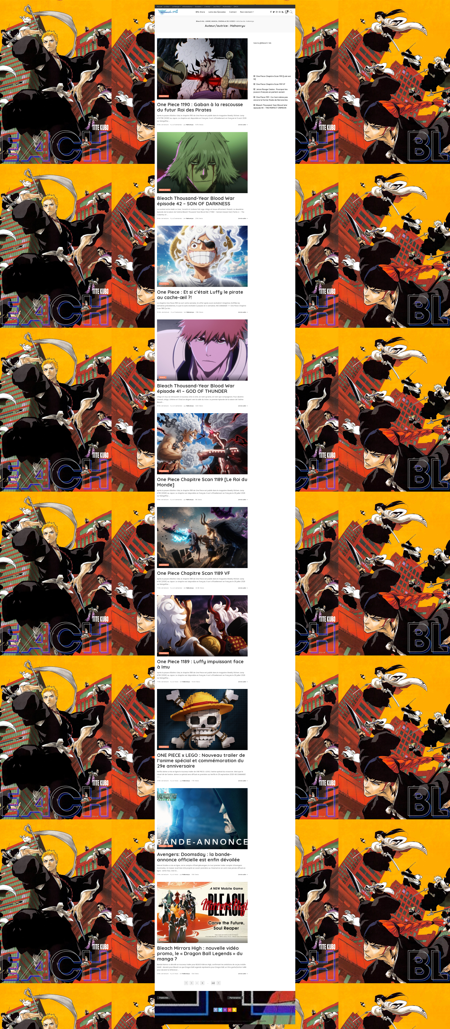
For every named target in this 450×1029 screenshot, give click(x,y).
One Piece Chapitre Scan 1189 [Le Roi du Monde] (202, 482)
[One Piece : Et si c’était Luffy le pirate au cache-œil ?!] (202, 256)
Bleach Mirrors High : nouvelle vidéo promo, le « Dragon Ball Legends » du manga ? (200, 953)
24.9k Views (200, 588)
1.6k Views (195, 874)
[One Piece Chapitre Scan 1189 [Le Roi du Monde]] (202, 443)
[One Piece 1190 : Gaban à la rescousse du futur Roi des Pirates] (202, 68)
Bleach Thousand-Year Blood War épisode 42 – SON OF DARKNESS (196, 200)
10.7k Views (199, 124)
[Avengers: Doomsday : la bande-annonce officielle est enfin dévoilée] (202, 818)
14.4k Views (196, 681)
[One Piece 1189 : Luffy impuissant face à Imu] (202, 625)
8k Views (198, 499)
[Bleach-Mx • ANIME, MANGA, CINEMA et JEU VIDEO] (167, 11)
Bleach (162, 377)
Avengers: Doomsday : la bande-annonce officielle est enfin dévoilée (198, 857)
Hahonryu (189, 124)
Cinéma (162, 846)
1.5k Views (195, 973)
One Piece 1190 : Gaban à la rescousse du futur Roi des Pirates (200, 107)
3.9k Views (199, 312)
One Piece (163, 96)
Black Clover (164, 190)
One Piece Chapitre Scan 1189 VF (193, 573)
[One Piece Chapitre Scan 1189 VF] (202, 537)
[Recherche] (291, 11)
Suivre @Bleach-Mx (262, 43)
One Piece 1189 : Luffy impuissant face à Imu (200, 664)
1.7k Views (195, 780)
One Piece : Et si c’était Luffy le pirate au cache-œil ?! (200, 294)
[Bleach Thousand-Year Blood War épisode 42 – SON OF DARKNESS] (202, 162)
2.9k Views (199, 218)
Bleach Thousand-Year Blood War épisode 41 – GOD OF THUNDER (196, 388)
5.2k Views (199, 406)
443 (213, 983)
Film (170, 846)
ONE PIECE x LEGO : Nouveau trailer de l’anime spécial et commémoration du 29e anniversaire (201, 760)
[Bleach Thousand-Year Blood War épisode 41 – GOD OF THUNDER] (202, 350)
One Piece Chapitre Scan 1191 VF (270, 84)
